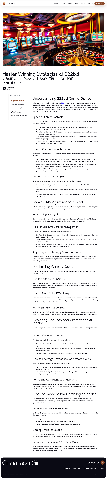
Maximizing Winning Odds (17, 108)
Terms (98, 474)
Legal (102, 474)
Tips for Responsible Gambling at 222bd (19, 116)
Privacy (94, 474)
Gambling (5, 70)
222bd (63, 103)
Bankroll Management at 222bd (18, 104)
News (74, 468)
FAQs (79, 468)
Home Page (67, 468)
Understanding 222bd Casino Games (18, 101)
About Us (89, 474)
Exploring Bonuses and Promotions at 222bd (16, 111)
